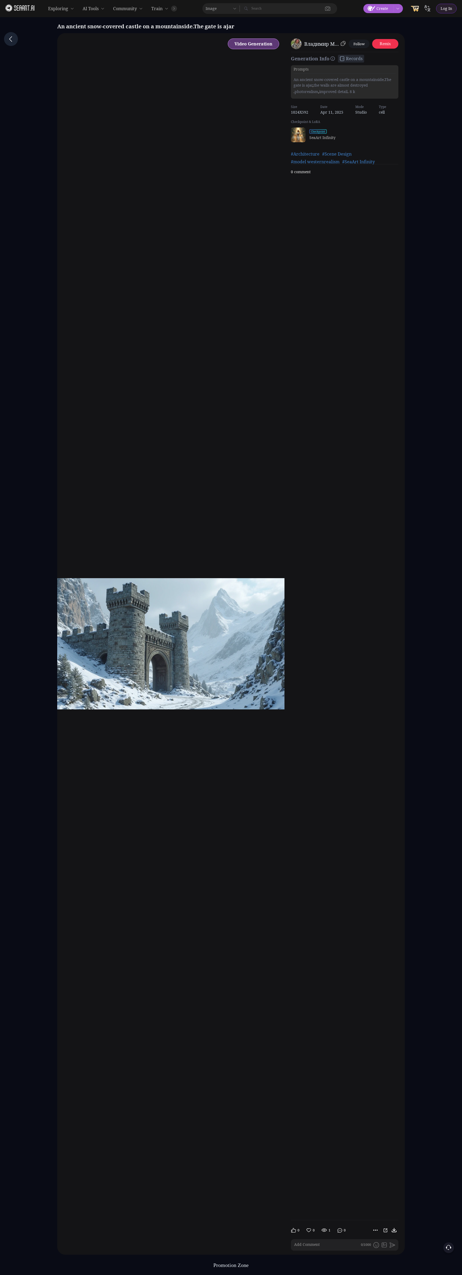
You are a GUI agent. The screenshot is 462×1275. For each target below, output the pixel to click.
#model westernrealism (315, 162)
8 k (352, 91)
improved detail (333, 91)
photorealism (306, 91)
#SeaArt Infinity (358, 162)
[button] (327, 8)
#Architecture (305, 154)
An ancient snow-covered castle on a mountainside (339, 79)
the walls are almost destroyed (341, 85)
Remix (385, 43)
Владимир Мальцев (321, 44)
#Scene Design (337, 154)
